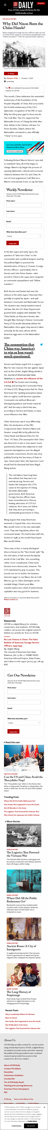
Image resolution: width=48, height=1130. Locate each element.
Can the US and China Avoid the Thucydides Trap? (23, 779)
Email (9, 221)
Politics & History (9, 19)
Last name (10, 211)
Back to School (11, 1018)
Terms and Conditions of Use (23, 1099)
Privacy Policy (8, 1103)
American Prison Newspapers (16, 1088)
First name (11, 201)
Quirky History (12, 895)
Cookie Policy (20, 1103)
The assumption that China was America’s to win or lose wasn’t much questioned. (19, 351)
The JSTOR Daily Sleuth (14, 1082)
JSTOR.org (7, 1099)
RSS (5, 1092)
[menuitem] (41, 3)
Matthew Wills (12, 78)
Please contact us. (11, 599)
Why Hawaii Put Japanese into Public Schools (21, 815)
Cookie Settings (33, 1103)
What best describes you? (16, 232)
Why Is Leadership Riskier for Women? (20, 1014)
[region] (24, 1117)
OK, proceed (31, 1126)
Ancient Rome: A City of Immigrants (21, 948)
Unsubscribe (9, 1078)
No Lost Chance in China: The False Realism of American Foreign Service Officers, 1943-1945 (21, 642)
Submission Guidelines (13, 1075)
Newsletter (41, 3)
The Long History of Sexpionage (19, 994)
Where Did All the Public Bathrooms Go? (19, 801)
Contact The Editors (12, 1068)
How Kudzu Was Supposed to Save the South (21, 804)
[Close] (44, 1107)
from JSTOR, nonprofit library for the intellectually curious (24, 11)
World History (12, 849)
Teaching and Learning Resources (18, 1085)
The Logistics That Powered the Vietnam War (21, 811)
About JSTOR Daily (12, 1065)
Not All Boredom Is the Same (15, 808)
